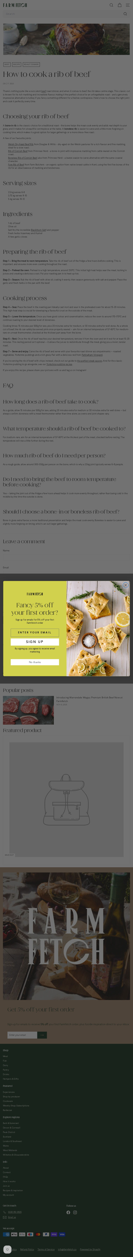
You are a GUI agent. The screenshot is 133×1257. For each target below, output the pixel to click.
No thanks (35, 662)
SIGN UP (35, 641)
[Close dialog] (125, 585)
